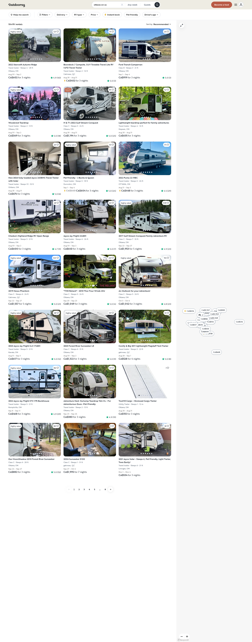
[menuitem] (45, 14)
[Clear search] (122, 4)
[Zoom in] (187, 636)
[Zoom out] (181, 636)
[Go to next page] (110, 489)
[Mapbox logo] (183, 639)
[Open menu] (239, 4)
